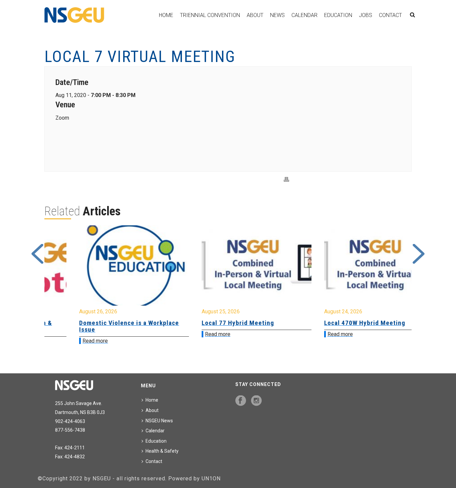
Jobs (365, 15)
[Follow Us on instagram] (256, 401)
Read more (66, 341)
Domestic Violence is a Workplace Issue (101, 326)
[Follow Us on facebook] (240, 401)
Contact (390, 15)
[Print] (286, 179)
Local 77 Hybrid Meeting (209, 323)
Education (338, 15)
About (255, 15)
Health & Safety (162, 451)
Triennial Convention (210, 15)
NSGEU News (159, 420)
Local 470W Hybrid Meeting (336, 323)
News (277, 15)
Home (166, 15)
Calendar (304, 15)
